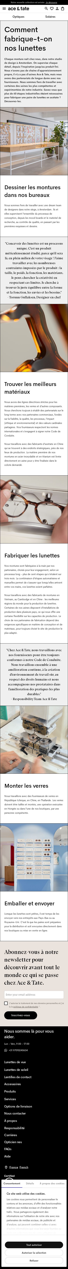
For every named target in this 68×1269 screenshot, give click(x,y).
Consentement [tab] (11, 1183)
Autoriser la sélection (34, 1252)
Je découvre (51, 2)
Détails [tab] (30, 1183)
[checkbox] (6, 1003)
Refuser (34, 1260)
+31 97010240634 (18, 1050)
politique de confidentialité (25, 1006)
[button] (52, 8)
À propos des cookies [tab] (52, 1183)
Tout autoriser (34, 1244)
